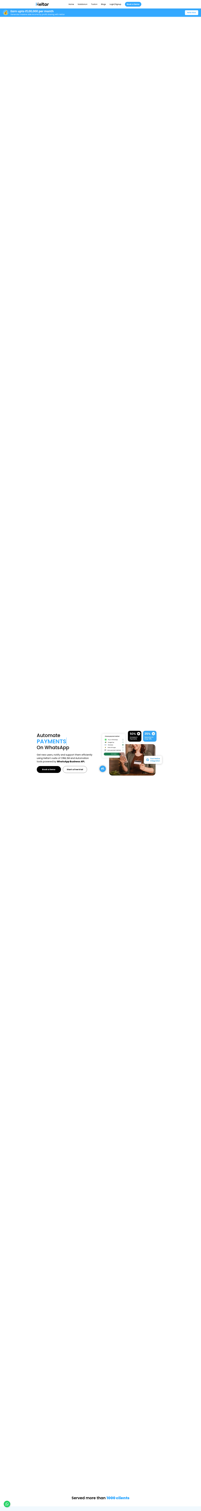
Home (71, 4)
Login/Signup (115, 4)
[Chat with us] (7, 1504)
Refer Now (191, 12)
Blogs (103, 4)
